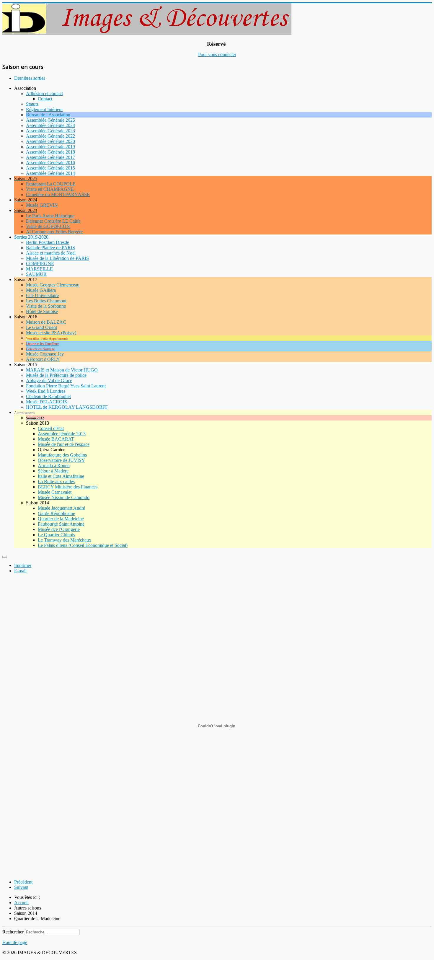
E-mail (20, 570)
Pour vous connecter (217, 54)
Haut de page (14, 942)
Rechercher (13, 931)
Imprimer (22, 565)
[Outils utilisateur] (4, 557)
